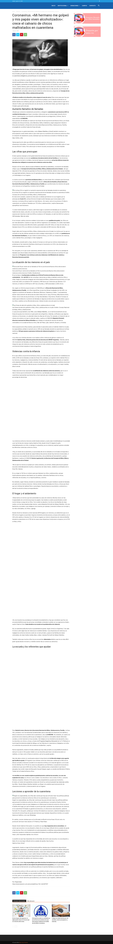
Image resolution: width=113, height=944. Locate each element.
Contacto (92, 5)
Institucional (62, 5)
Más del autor (30, 901)
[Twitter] (17, 34)
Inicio (53, 5)
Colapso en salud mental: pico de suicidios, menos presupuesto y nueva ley (60, 920)
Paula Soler (18, 882)
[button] (99, 6)
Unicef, (51, 131)
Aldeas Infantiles (43, 131)
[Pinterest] (21, 34)
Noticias (18, 11)
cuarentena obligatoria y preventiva (24, 76)
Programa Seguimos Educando (48, 741)
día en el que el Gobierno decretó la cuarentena (40, 166)
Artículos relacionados (19, 901)
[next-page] (16, 926)
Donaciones (74, 5)
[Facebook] (99, 1)
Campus (84, 5)
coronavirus (42, 76)
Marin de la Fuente (23, 942)
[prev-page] (13, 926)
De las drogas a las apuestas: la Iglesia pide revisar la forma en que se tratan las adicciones (20, 920)
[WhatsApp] (25, 34)
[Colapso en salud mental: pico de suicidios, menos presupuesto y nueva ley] (61, 910)
